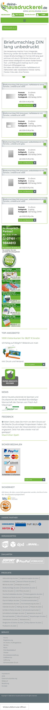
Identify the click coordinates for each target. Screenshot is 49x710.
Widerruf (5, 681)
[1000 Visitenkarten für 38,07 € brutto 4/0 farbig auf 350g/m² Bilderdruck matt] (12, 352)
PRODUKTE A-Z (9, 28)
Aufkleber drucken (9, 581)
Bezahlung (5, 683)
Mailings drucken (22, 607)
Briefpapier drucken (22, 584)
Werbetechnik (24, 619)
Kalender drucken (9, 607)
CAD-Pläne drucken (22, 591)
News (5, 647)
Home (5, 638)
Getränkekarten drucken (11, 604)
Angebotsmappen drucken (29, 578)
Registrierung (8, 640)
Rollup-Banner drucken (33, 622)
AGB (3, 676)
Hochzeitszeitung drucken (30, 604)
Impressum (6, 673)
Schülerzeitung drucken (31, 610)
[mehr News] (10, 408)
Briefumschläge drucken (11, 588)
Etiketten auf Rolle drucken (12, 597)
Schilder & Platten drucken (12, 610)
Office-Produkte (22, 616)
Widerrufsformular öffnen (14, 707)
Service (5, 645)
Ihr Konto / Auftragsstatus (12, 642)
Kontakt (4, 686)
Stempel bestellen (9, 616)
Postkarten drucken (9, 626)
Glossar (5, 652)
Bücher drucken (8, 591)
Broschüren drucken (28, 588)
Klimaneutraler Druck (10, 662)
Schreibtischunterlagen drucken (14, 613)
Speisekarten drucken (34, 613)
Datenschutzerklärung (9, 678)
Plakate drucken (35, 607)
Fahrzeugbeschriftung (30, 597)
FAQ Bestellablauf (9, 650)
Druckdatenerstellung (10, 655)
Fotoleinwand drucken (29, 600)
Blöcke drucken (8, 584)
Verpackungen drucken (38, 616)
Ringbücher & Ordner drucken (13, 622)
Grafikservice (7, 657)
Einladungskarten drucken (33, 594)
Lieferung (6, 660)
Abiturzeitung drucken (10, 578)
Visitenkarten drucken (10, 619)
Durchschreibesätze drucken (12, 594)
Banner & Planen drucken (26, 581)
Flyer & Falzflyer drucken (11, 600)
